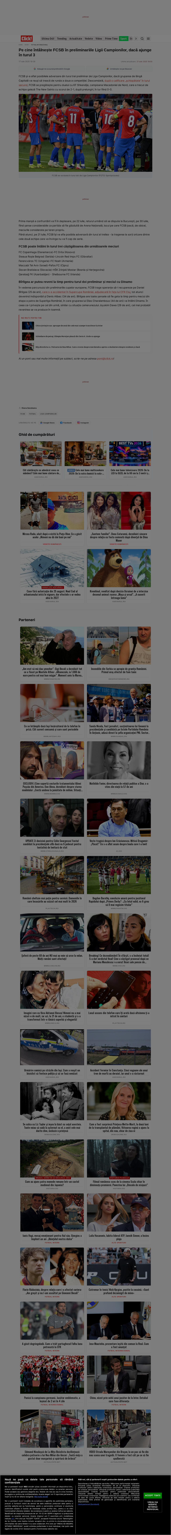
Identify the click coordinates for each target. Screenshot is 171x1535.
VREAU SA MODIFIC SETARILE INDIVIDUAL (153, 1506)
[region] (85, 1505)
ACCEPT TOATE (153, 1495)
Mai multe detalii (41, 1497)
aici (13, 1518)
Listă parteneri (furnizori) (88, 1504)
